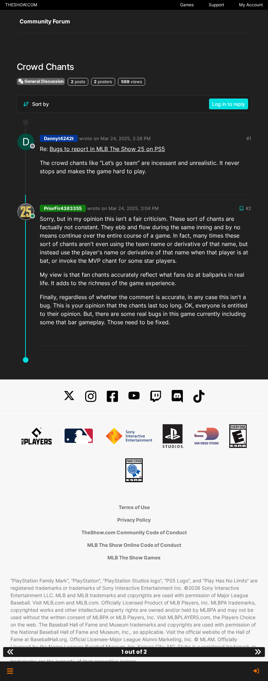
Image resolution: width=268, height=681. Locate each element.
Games (187, 4)
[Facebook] (112, 396)
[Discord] (177, 396)
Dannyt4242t (59, 138)
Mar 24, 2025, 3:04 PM (134, 208)
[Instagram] (90, 396)
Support (216, 4)
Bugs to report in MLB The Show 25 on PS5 (107, 148)
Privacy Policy (134, 520)
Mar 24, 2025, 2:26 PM (125, 138)
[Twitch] (155, 396)
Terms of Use (134, 507)
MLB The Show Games (134, 557)
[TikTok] (198, 396)
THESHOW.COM (21, 4)
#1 (248, 138)
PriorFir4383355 (63, 208)
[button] (10, 671)
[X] (69, 396)
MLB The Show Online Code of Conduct (134, 545)
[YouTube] (134, 396)
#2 (248, 208)
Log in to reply (228, 104)
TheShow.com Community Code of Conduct (134, 532)
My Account (251, 4)
